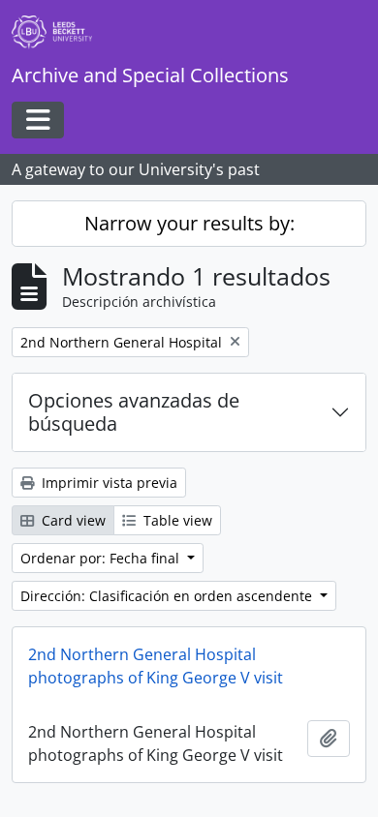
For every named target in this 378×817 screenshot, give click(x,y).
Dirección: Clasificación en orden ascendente (168, 596)
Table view (176, 520)
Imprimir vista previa (107, 482)
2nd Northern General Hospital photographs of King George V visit (155, 666)
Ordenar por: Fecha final (101, 558)
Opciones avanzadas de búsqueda (133, 412)
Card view (72, 520)
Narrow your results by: (189, 223)
